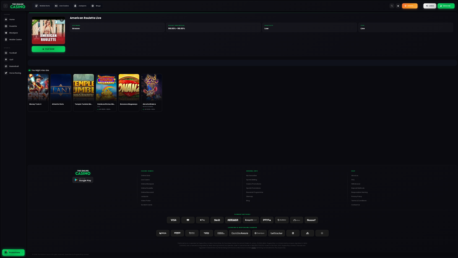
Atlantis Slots (58, 104)
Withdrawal (355, 184)
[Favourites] (398, 6)
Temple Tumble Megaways (86, 104)
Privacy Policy (356, 196)
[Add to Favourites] (62, 20)
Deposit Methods (357, 188)
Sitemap (249, 196)
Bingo (98, 6)
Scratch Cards (146, 205)
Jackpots (80, 6)
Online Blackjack (147, 184)
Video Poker (146, 200)
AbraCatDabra (149, 104)
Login (431, 6)
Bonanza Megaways (128, 104)
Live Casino (64, 6)
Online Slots (145, 175)
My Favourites (251, 175)
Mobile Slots (43, 6)
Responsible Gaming (359, 192)
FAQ (352, 180)
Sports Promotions (253, 188)
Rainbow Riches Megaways (109, 104)
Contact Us (355, 205)
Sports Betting (251, 180)
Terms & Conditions (359, 200)
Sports (410, 6)
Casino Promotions (253, 184)
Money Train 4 (35, 104)
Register (446, 6)
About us (354, 175)
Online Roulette (147, 188)
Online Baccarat (147, 192)
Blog (248, 200)
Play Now (50, 49)
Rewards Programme (254, 192)
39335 (253, 248)
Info (39, 91)
